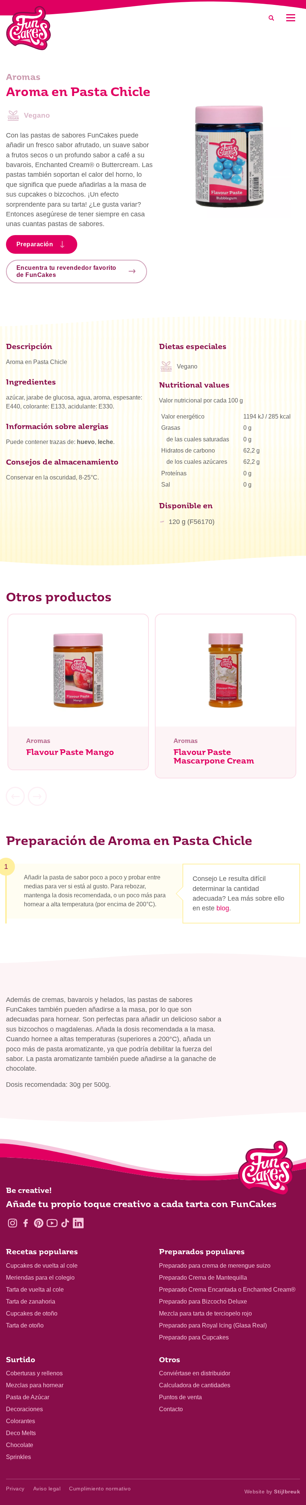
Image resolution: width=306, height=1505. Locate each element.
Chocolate (19, 1445)
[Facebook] (25, 1223)
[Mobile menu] (290, 17)
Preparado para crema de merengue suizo (215, 1265)
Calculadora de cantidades (194, 1385)
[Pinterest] (38, 1223)
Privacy (15, 1489)
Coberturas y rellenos (34, 1373)
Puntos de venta (180, 1397)
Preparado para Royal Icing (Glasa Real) (213, 1325)
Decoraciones (24, 1409)
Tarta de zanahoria (30, 1301)
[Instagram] (12, 1223)
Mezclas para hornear (34, 1385)
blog (222, 908)
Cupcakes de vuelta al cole (42, 1265)
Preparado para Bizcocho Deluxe (203, 1301)
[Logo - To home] (266, 1170)
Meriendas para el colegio (40, 1277)
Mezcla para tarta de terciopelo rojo (205, 1313)
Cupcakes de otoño (31, 1313)
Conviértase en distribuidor (194, 1373)
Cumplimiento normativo (100, 1489)
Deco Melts (21, 1433)
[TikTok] (65, 1223)
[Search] (271, 17)
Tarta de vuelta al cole (35, 1289)
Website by (272, 1492)
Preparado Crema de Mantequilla (203, 1277)
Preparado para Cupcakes (194, 1337)
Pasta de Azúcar (27, 1397)
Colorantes (20, 1421)
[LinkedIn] (78, 1223)
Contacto (171, 1409)
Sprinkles (18, 1457)
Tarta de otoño (25, 1325)
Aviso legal (47, 1489)
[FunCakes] (28, 28)
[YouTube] (52, 1223)
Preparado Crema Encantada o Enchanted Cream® (227, 1289)
